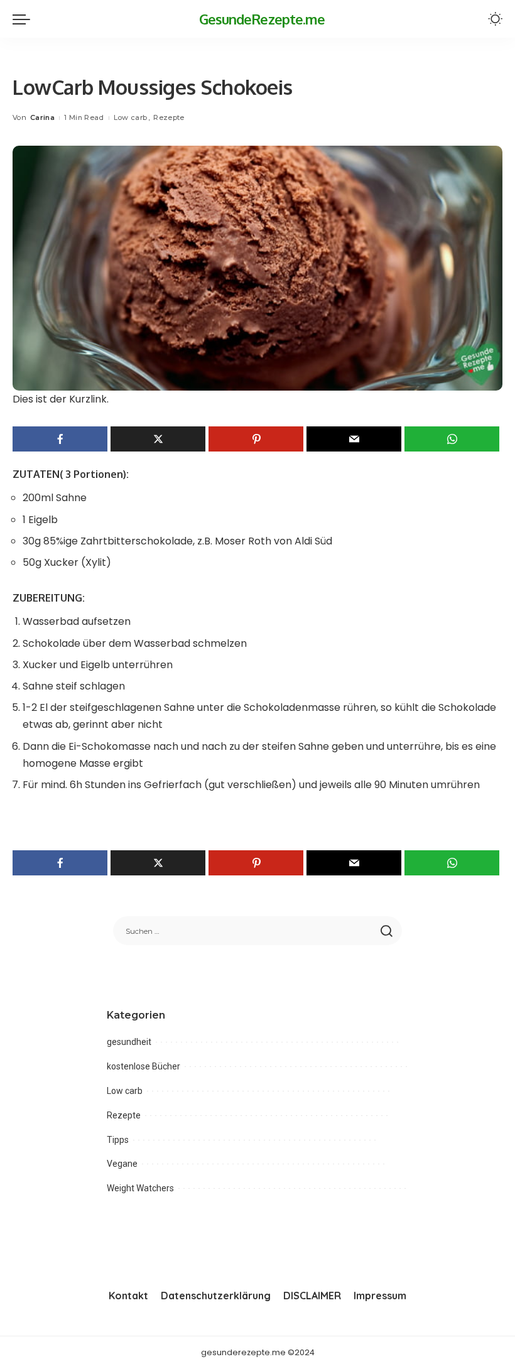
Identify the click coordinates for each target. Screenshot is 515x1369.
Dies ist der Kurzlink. (61, 399)
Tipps (118, 1140)
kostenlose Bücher (143, 1066)
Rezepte (168, 117)
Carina (42, 117)
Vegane (122, 1164)
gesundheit (129, 1042)
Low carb (131, 117)
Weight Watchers (140, 1188)
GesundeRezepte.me (262, 19)
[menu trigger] (24, 19)
